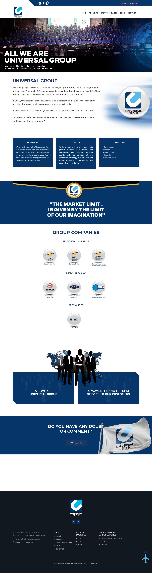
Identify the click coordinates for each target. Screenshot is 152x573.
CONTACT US (76, 443)
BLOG (122, 13)
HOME (84, 13)
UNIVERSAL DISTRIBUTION (111, 538)
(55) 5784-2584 (27, 542)
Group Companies (109, 13)
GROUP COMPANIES (64, 543)
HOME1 (104, 545)
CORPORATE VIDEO (129, 3)
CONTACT (132, 13)
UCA (79, 538)
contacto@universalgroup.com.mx (28, 539)
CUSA (80, 542)
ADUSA (80, 545)
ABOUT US (93, 13)
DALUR (104, 542)
